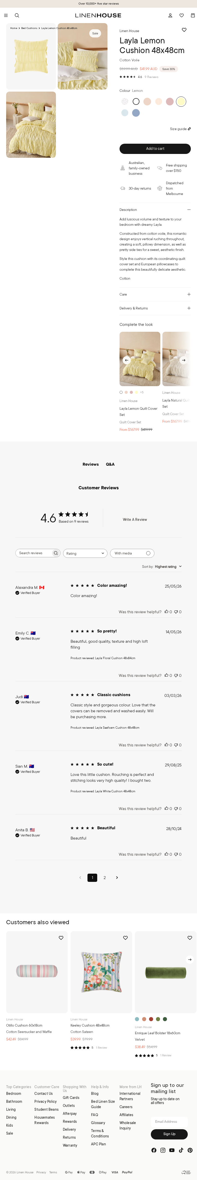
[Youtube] (172, 1150)
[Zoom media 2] (82, 56)
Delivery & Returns (134, 308)
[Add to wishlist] (184, 29)
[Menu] (6, 15)
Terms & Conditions (100, 1133)
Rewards (70, 1121)
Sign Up (169, 1134)
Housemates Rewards (44, 1120)
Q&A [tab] (110, 464)
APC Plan (98, 1144)
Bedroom (13, 1093)
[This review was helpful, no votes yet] (166, 612)
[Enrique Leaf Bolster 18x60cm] (165, 972)
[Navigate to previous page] (80, 877)
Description (128, 209)
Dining (11, 1117)
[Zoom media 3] (31, 125)
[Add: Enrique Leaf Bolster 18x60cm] (189, 1006)
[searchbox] (33, 553)
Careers (126, 1106)
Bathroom (14, 1101)
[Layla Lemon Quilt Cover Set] (140, 359)
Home (13, 28)
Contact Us (43, 1093)
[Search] (17, 15)
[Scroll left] (127, 360)
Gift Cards (71, 1097)
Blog (94, 1093)
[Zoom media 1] (31, 56)
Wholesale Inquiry (128, 1125)
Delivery (69, 1129)
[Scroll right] (184, 360)
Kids (9, 1125)
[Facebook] (154, 1150)
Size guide (178, 128)
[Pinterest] (190, 1150)
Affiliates (126, 1114)
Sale (9, 1133)
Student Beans (46, 1109)
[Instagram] (163, 1150)
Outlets (69, 1105)
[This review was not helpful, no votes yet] (176, 612)
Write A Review (135, 519)
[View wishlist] (181, 15)
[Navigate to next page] (117, 877)
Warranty (70, 1145)
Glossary (98, 1122)
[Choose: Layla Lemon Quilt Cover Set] (154, 380)
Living (11, 1109)
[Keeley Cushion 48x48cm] (101, 972)
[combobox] (85, 553)
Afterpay (70, 1113)
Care (123, 294)
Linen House (25, 1172)
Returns (69, 1137)
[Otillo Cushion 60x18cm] (37, 972)
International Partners (130, 1096)
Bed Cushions (29, 28)
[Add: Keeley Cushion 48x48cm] (125, 1006)
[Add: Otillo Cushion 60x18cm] (60, 1006)
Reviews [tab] (91, 464)
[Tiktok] (181, 1150)
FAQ (94, 1114)
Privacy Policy (45, 1101)
